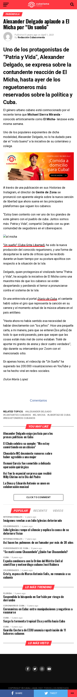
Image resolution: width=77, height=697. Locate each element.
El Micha (39, 415)
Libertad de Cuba (59, 415)
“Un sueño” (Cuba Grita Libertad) (24, 245)
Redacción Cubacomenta (31, 37)
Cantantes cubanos (18, 415)
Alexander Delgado (39, 411)
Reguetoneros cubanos (20, 418)
